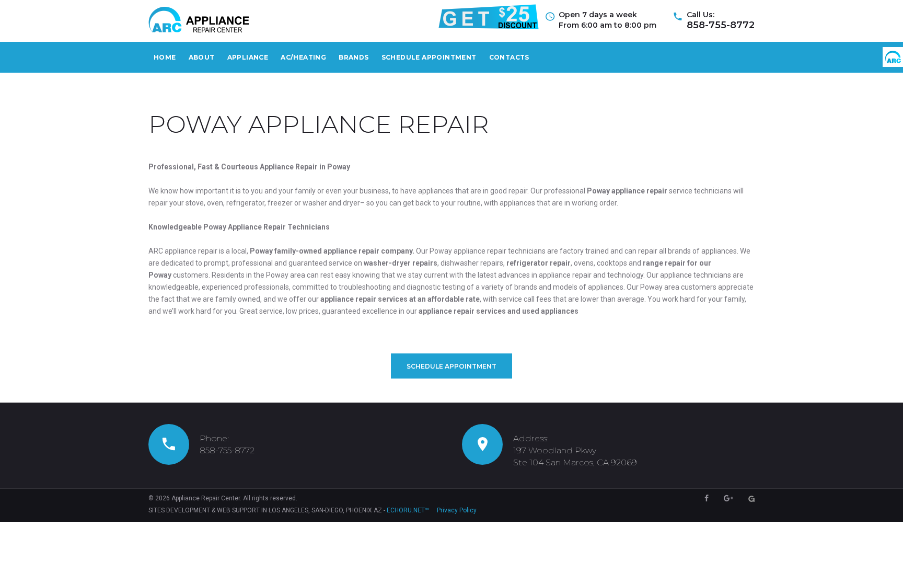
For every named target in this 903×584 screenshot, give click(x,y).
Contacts (509, 57)
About (202, 57)
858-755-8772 (721, 25)
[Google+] (728, 498)
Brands (353, 57)
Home (165, 57)
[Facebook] (706, 498)
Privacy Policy (457, 510)
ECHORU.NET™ (408, 510)
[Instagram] (751, 499)
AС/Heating (303, 57)
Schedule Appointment (429, 57)
